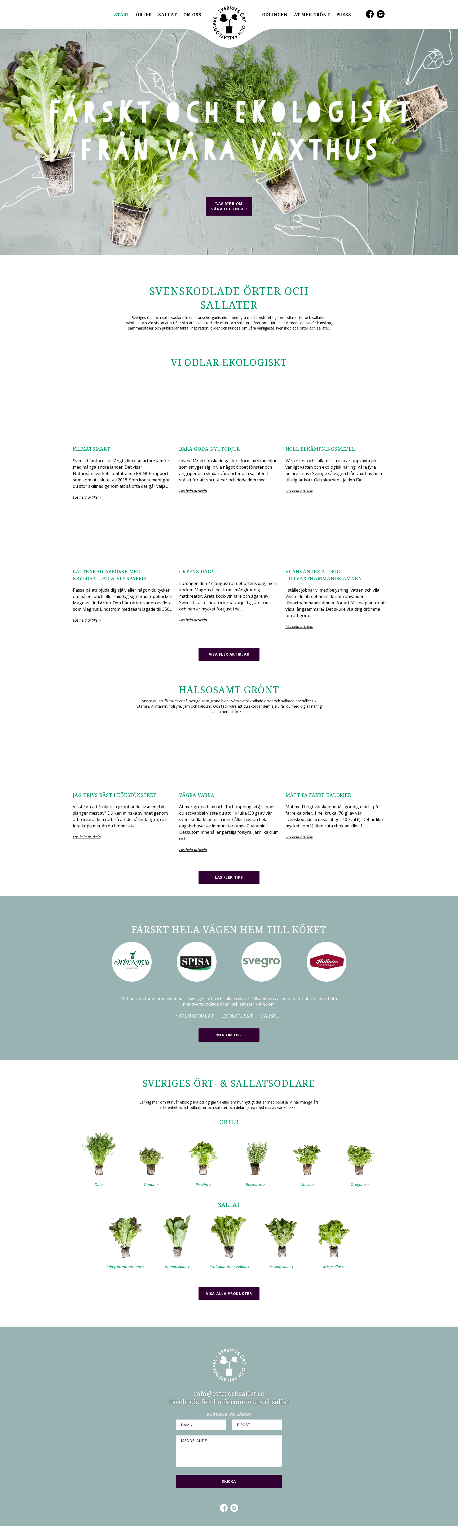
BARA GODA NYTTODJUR (209, 449)
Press (343, 14)
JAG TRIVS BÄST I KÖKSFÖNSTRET (115, 795)
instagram (234, 1507)
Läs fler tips (229, 877)
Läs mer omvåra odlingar (229, 206)
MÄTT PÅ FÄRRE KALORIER (318, 795)
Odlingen (275, 14)
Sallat (167, 14)
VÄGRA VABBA (196, 795)
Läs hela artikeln (87, 497)
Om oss (192, 14)
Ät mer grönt (312, 14)
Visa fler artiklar (229, 654)
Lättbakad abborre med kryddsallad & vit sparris (110, 575)
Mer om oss (229, 1034)
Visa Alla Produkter (229, 1293)
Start (122, 14)
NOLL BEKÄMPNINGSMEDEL (320, 449)
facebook (223, 1507)
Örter (144, 14)
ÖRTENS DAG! (196, 571)
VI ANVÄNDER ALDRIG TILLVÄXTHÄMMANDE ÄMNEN (323, 575)
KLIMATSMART (91, 449)
